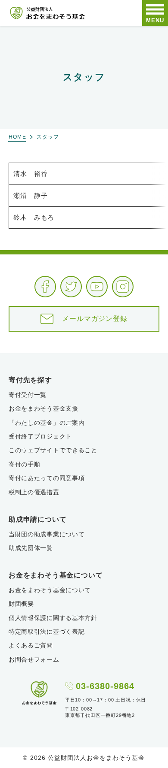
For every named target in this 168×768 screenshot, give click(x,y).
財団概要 (21, 603)
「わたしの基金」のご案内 (46, 422)
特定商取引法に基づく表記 (46, 631)
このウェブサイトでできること (53, 450)
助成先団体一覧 (31, 547)
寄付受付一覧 (28, 394)
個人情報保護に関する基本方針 (53, 617)
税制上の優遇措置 (34, 492)
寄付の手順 (24, 464)
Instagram (123, 286)
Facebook (45, 286)
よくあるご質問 (31, 645)
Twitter (71, 286)
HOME (17, 137)
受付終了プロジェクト (40, 436)
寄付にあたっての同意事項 (46, 478)
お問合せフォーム (34, 659)
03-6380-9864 (105, 686)
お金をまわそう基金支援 (43, 408)
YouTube (97, 286)
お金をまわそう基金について (50, 590)
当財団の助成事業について (46, 534)
